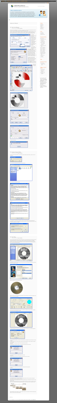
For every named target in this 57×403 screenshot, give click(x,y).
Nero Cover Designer (15, 27)
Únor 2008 (41, 32)
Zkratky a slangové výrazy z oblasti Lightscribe (42, 43)
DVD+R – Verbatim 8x (42, 49)
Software (18, 28)
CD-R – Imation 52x (42, 51)
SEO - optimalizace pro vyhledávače (43, 80)
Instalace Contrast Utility (16, 152)
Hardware (41, 25)
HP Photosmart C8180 (42, 52)
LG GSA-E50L (42, 56)
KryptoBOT (41, 86)
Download (41, 24)
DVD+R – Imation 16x (42, 50)
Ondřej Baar (21, 28)
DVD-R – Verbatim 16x (42, 48)
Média (41, 26)
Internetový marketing (23, 399)
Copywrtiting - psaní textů (30, 399)
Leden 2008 (41, 33)
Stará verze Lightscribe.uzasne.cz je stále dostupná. (26, 16)
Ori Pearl (19, 399)
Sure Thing (14, 237)
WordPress (13, 399)
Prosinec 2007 (42, 34)
